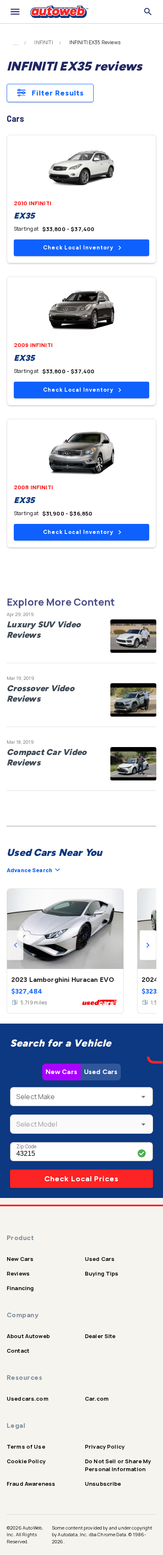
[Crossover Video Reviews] (133, 700)
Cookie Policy (26, 1461)
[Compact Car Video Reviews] (133, 763)
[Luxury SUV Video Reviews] (133, 636)
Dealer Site (100, 1336)
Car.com (97, 1398)
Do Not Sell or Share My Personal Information (118, 1465)
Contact (18, 1350)
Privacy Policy (105, 1446)
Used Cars (100, 1072)
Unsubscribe (103, 1483)
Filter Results (58, 93)
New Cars (61, 1072)
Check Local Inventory (78, 247)
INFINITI (43, 42)
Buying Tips (102, 1273)
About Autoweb (28, 1336)
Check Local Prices (81, 1178)
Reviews (18, 1273)
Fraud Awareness (31, 1483)
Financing (20, 1288)
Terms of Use (26, 1446)
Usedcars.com (27, 1398)
